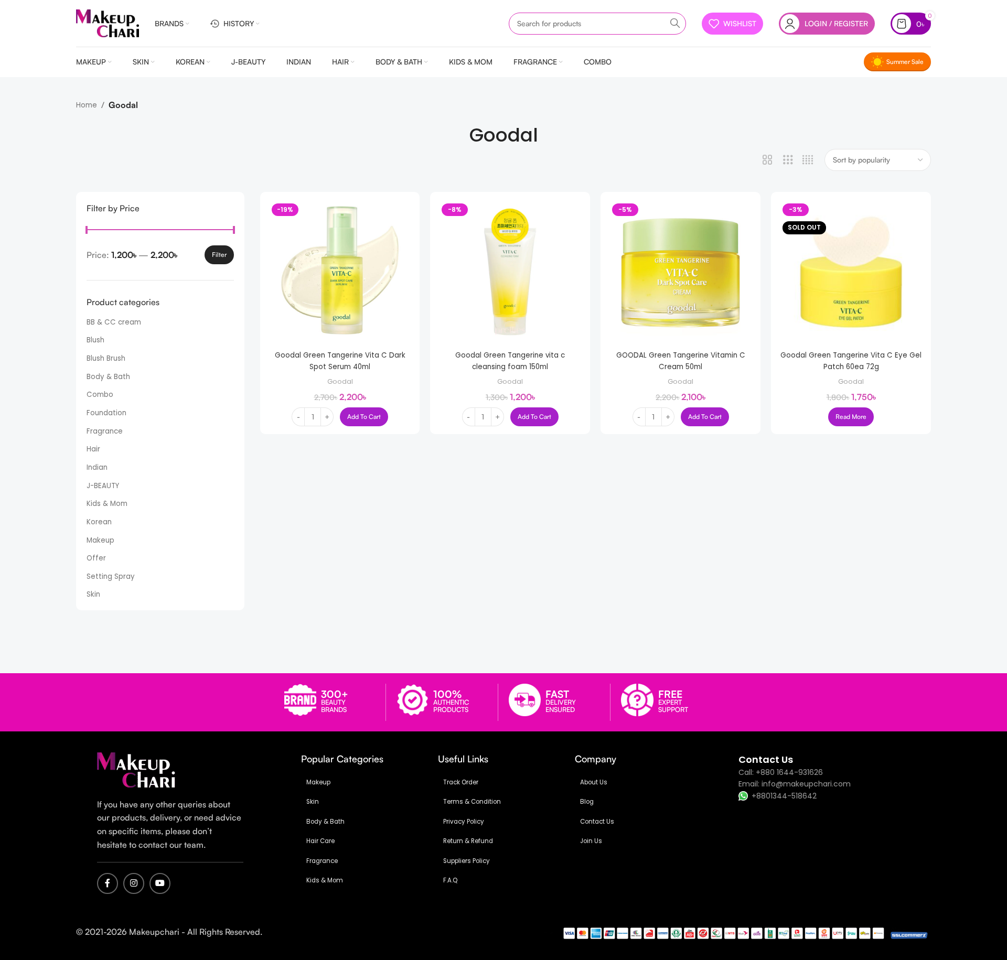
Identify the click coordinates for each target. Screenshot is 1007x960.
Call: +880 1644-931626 (780, 772)
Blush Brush (106, 358)
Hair (93, 449)
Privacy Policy (463, 821)
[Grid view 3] (787, 160)
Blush (95, 340)
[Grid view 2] (767, 160)
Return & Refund (468, 841)
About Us (593, 782)
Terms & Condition (472, 801)
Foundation (106, 413)
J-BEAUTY (103, 486)
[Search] (675, 24)
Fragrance (105, 431)
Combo (100, 395)
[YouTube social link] (159, 883)
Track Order (460, 782)
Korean (99, 522)
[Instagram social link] (133, 883)
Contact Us (597, 821)
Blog (587, 801)
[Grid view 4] (807, 160)
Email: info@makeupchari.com (794, 784)
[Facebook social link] (107, 883)
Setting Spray (111, 576)
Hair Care (320, 841)
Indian (97, 467)
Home (86, 105)
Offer (96, 558)
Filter (219, 254)
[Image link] (136, 769)
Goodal (340, 381)
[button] (364, 416)
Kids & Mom (107, 504)
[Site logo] (107, 23)
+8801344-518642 (784, 796)
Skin (93, 594)
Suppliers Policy (466, 861)
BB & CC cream (114, 322)
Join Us (591, 841)
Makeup (100, 540)
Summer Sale (905, 62)
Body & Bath (108, 377)
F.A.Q (450, 880)
